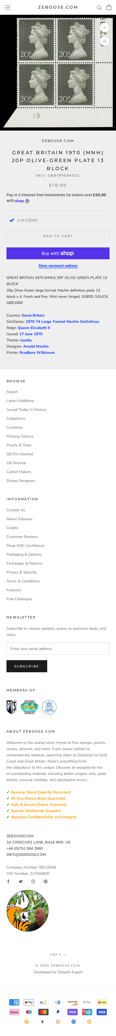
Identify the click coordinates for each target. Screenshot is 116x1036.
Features (13, 590)
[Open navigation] (7, 7)
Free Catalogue (19, 598)
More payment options (58, 265)
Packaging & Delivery (24, 554)
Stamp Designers (20, 480)
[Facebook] (8, 881)
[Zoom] (104, 27)
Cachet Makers (18, 471)
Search (12, 391)
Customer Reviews (22, 536)
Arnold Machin (36, 346)
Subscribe (26, 666)
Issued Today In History (26, 409)
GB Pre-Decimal (19, 454)
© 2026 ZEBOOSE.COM (58, 965)
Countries (14, 427)
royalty (26, 340)
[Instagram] (33, 881)
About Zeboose (19, 519)
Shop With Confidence (25, 545)
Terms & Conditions (23, 581)
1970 (38, 334)
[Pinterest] (45, 881)
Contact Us (15, 510)
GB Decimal (16, 463)
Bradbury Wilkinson (37, 352)
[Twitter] (21, 881)
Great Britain (33, 315)
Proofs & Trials (19, 445)
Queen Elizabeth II (34, 327)
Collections (15, 418)
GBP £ (55, 954)
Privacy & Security (21, 572)
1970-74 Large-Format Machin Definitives (62, 321)
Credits (12, 527)
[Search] (99, 7)
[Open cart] (109, 7)
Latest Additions (20, 400)
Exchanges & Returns (24, 563)
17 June (26, 334)
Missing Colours (20, 436)
